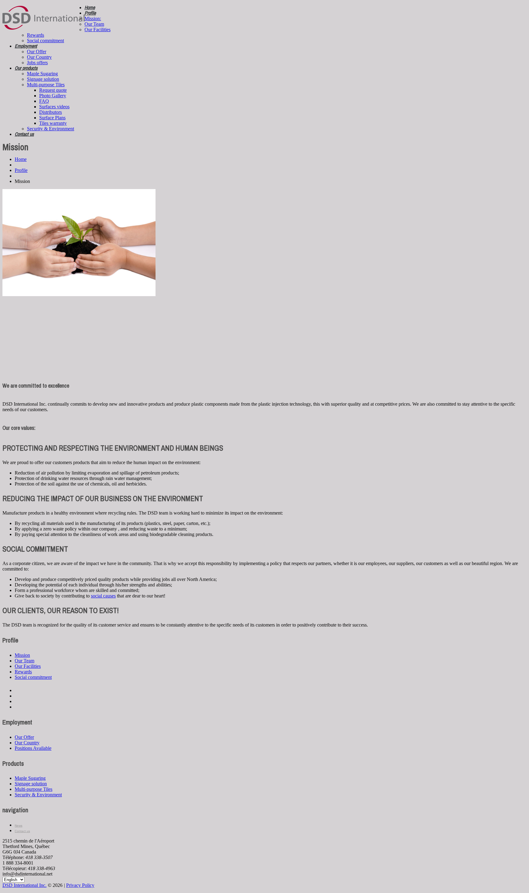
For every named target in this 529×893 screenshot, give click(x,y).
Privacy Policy (80, 885)
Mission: (92, 18)
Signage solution (43, 79)
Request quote (53, 90)
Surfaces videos (54, 106)
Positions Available (33, 748)
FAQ (44, 101)
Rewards (35, 35)
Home (89, 7)
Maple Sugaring (42, 73)
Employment (26, 46)
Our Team (94, 24)
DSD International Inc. (24, 885)
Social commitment (45, 40)
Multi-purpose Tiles (46, 84)
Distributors (50, 112)
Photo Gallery (52, 95)
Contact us (24, 134)
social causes (103, 595)
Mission (22, 655)
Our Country (39, 57)
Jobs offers (37, 62)
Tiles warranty (53, 123)
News (18, 825)
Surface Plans (52, 117)
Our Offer (36, 51)
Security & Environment (50, 128)
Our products (26, 68)
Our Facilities (97, 29)
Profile (90, 12)
